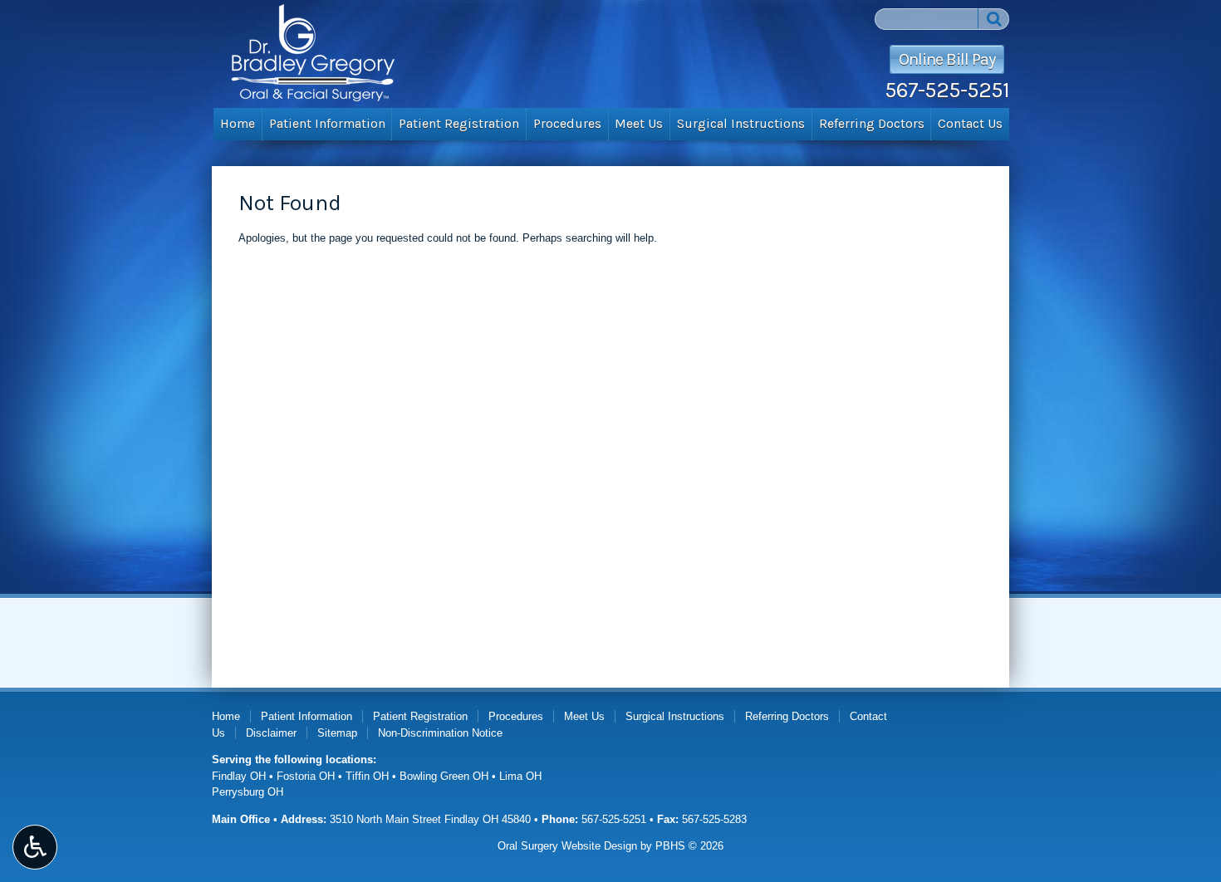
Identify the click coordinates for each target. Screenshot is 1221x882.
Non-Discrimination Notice (440, 733)
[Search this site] (993, 18)
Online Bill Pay (947, 59)
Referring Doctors (871, 123)
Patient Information (327, 123)
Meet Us (639, 123)
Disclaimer (271, 733)
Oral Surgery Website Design (567, 846)
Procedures (567, 123)
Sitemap (337, 733)
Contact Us (970, 123)
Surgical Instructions (741, 123)
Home (237, 123)
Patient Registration (459, 123)
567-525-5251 (947, 90)
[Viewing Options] (34, 847)
